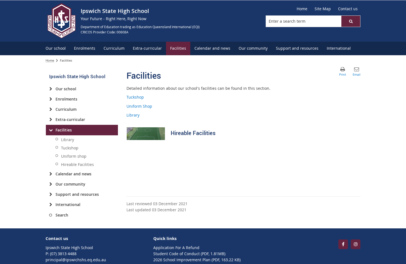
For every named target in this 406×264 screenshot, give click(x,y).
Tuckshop (69, 148)
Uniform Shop (139, 106)
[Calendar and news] (51, 174)
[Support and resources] (51, 194)
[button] (350, 21)
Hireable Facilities (77, 164)
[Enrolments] (51, 99)
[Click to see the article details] (145, 133)
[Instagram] (355, 244)
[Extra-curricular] (51, 120)
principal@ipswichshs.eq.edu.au (76, 259)
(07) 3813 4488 (63, 253)
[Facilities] (51, 130)
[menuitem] (55, 48)
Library (67, 139)
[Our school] (51, 89)
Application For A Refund (176, 247)
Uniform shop (73, 156)
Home (50, 60)
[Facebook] (343, 244)
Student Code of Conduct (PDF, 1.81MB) (189, 253)
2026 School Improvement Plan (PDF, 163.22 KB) (197, 259)
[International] (51, 205)
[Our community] (51, 184)
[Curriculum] (51, 109)
